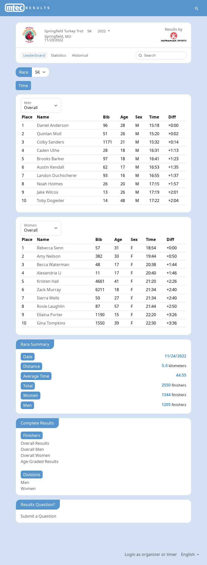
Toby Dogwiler (50, 200)
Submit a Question (38, 516)
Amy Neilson (49, 256)
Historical (80, 55)
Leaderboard (34, 55)
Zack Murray (49, 289)
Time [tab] (23, 85)
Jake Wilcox (47, 192)
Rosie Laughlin (51, 306)
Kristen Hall (48, 281)
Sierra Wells (48, 298)
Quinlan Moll (49, 133)
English (188, 554)
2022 (102, 31)
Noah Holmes (50, 184)
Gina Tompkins (51, 323)
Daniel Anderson (53, 125)
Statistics (58, 55)
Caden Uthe (48, 150)
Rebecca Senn (50, 248)
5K (89, 31)
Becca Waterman (53, 264)
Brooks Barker (50, 159)
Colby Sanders (50, 142)
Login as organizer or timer (151, 554)
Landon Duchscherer (57, 175)
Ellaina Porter (50, 314)
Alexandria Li (49, 273)
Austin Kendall (50, 167)
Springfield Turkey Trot (63, 31)
